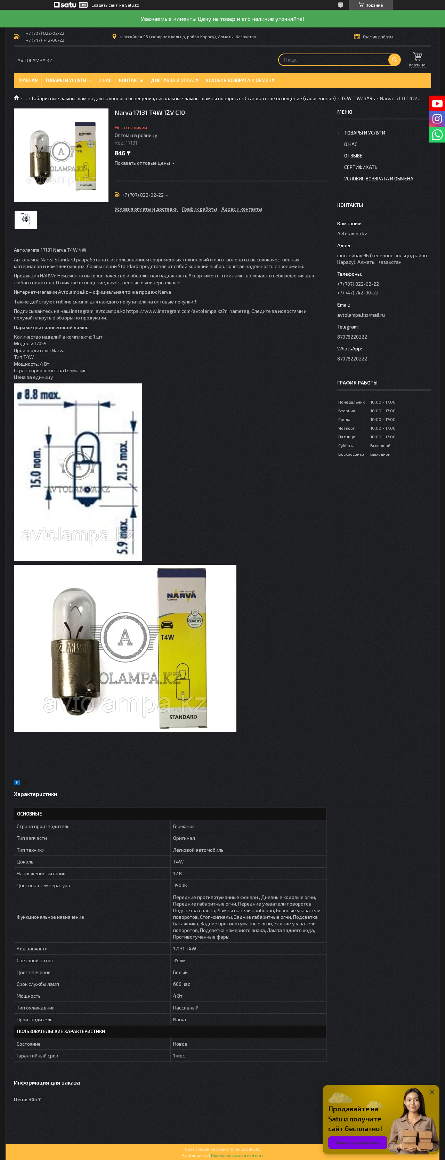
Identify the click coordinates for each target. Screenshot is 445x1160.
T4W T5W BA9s (358, 98)
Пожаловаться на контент (237, 1155)
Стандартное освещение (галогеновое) (290, 98)
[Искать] (394, 60)
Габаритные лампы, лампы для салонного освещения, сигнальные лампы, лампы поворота (136, 98)
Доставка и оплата (175, 80)
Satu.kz (253, 1148)
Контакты (131, 80)
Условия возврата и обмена (240, 80)
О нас (105, 80)
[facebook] (17, 783)
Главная (27, 80)
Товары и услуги (65, 80)
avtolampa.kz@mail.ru (361, 315)
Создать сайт (104, 4)
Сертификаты (361, 167)
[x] (24, 783)
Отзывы (354, 156)
